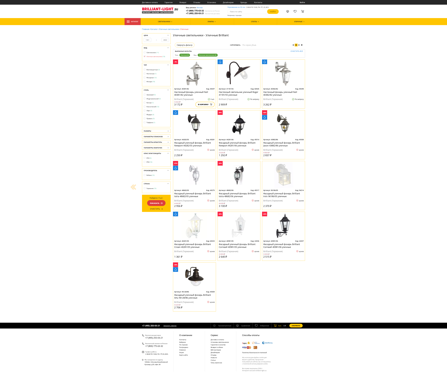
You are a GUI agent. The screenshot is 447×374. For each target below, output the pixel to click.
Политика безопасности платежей (254, 352)
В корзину (203, 104)
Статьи (213, 360)
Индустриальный (154, 99)
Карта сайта (183, 355)
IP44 (149, 162)
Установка (211, 2)
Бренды (243, 2)
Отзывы (196, 2)
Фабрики (182, 342)
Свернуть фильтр (184, 45)
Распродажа (183, 347)
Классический (153, 107)
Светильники (153, 53)
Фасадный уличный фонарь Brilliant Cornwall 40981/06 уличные (281, 245)
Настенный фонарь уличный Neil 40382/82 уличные (280, 93)
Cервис (214, 335)
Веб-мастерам (216, 350)
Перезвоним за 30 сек (236, 7)
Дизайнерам (228, 2)
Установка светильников (220, 342)
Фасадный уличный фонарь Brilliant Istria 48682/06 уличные (237, 195)
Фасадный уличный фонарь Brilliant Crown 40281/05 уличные (192, 245)
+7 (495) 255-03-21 (203, 13)
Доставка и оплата (150, 2)
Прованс (151, 119)
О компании (185, 335)
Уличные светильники (169, 29)
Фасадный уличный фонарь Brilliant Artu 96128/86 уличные (192, 296)
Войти (302, 2)
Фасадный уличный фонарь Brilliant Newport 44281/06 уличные (237, 144)
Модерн (150, 115)
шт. (280, 326)
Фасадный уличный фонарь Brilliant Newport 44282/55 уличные (192, 144)
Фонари (151, 82)
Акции (181, 352)
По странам (183, 345)
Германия (151, 188)
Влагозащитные (153, 70)
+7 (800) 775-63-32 (203, 10)
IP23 (149, 158)
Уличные (184, 55)
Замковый (151, 95)
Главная (145, 29)
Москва (200, 8)
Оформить (296, 326)
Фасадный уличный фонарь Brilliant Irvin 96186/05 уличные (281, 195)
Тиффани (151, 123)
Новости (214, 358)
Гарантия (169, 2)
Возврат (182, 2)
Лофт (149, 111)
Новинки (182, 350)
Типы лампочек (216, 363)
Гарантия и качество (218, 345)
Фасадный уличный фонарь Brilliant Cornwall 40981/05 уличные (237, 245)
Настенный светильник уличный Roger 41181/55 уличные (238, 93)
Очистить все (297, 51)
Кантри (150, 103)
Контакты (258, 2)
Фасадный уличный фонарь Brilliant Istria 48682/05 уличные (192, 195)
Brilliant (150, 175)
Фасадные (152, 78)
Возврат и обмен (217, 347)
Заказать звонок (169, 326)
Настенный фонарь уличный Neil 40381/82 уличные (191, 93)
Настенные (151, 74)
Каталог (134, 21)
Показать (154, 203)
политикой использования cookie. (255, 364)
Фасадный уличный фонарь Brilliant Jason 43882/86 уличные (281, 144)
